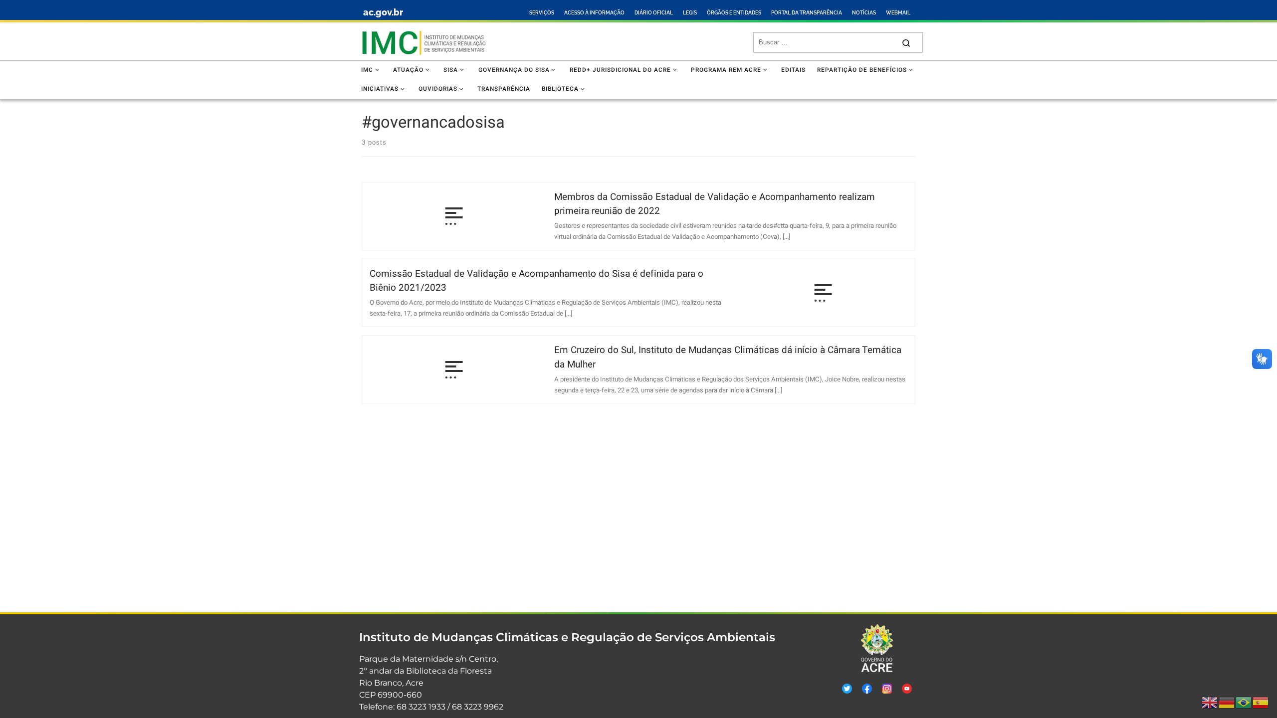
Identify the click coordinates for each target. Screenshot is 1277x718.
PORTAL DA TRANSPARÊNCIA (806, 12)
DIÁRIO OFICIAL (654, 12)
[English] (1210, 703)
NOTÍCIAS (864, 12)
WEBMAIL (898, 12)
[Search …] (906, 42)
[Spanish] (1261, 703)
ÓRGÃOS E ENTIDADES (734, 12)
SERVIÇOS (541, 12)
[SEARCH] (827, 42)
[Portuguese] (1244, 703)
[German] (1227, 703)
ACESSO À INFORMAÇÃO (594, 12)
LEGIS (690, 12)
